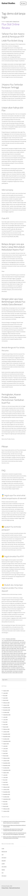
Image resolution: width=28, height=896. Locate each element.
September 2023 (6, 770)
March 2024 (5, 755)
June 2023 (5, 777)
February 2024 (6, 758)
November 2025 (6, 710)
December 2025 (6, 707)
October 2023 (6, 767)
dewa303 (4, 860)
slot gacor (4, 857)
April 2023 (5, 782)
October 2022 (6, 796)
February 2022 (6, 808)
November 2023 (6, 765)
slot (2, 854)
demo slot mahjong (10, 650)
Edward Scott (16, 21)
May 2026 (5, 695)
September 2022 (6, 799)
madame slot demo (18, 659)
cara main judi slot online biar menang (12, 640)
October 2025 (6, 712)
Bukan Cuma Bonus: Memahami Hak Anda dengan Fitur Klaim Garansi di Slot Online (14, 837)
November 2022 (6, 794)
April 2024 (5, 753)
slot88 (3, 863)
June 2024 (5, 748)
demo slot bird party (9, 645)
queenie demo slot (18, 664)
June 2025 (5, 719)
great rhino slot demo (10, 658)
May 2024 (5, 751)
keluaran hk (4, 851)
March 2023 (5, 784)
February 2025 (6, 729)
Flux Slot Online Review (10, 26)
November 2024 (6, 736)
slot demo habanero (13, 666)
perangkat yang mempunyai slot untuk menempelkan (14, 663)
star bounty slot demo (18, 671)
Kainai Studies (8, 3)
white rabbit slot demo (17, 672)
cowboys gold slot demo (15, 643)
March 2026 (5, 700)
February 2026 (6, 702)
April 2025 (5, 724)
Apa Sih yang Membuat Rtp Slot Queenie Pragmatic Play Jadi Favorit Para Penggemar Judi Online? (14, 833)
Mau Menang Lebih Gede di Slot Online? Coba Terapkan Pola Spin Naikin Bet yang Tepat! (13, 829)
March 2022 (5, 806)
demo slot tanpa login (18, 653)
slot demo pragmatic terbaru (17, 667)
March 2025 (5, 726)
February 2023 (6, 787)
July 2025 (5, 717)
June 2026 (5, 693)
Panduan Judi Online (10, 638)
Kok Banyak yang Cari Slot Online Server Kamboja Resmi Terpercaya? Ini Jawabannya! (14, 822)
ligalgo (3, 869)
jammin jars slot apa (8, 659)
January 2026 (6, 705)
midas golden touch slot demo (17, 661)
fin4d (3, 848)
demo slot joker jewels (11, 648)
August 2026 (6, 690)
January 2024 (6, 760)
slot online (4, 866)
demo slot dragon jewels (15, 646)
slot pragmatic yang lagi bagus (9, 669)
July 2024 (5, 746)
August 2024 (6, 743)
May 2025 (5, 722)
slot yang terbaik (8, 671)
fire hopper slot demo (15, 655)
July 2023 (5, 775)
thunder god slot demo (7, 672)
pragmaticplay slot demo (7, 664)
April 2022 (5, 804)
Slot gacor (4, 875)
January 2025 (6, 731)
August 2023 (6, 772)
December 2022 (6, 792)
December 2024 (6, 734)
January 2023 (6, 789)
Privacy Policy (5, 888)
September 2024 (6, 741)
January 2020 (6, 811)
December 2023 (6, 763)
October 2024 (6, 739)
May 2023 (5, 779)
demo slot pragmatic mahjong (10, 651)
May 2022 (5, 801)
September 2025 (6, 714)
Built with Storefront (14, 888)
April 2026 (5, 698)
